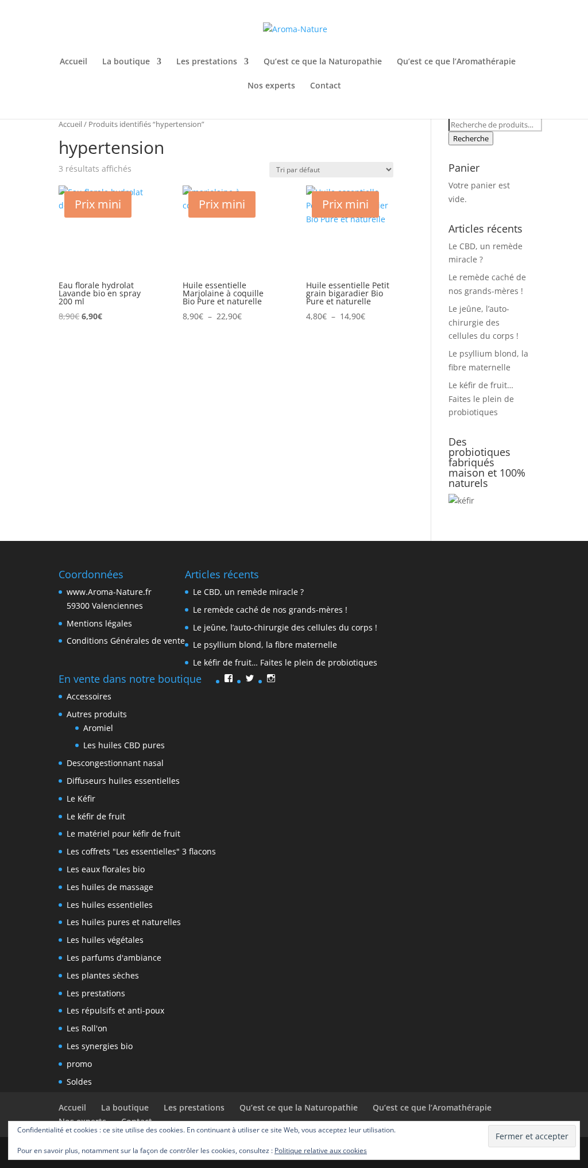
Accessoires (89, 696)
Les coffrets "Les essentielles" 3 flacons (141, 851)
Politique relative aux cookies (320, 1150)
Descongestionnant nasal (115, 762)
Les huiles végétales (105, 939)
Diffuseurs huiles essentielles (123, 780)
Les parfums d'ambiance (114, 957)
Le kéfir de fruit (96, 816)
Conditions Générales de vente (126, 640)
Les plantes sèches (103, 975)
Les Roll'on (87, 1028)
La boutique (126, 62)
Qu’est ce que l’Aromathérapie (456, 62)
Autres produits (97, 714)
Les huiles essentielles (110, 904)
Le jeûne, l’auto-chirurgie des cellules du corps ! (483, 322)
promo (79, 1063)
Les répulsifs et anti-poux (115, 1010)
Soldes (79, 1081)
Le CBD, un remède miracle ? (248, 591)
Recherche (471, 138)
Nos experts (271, 86)
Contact (325, 86)
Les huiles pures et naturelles (124, 921)
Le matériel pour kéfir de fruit (123, 833)
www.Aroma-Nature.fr (109, 591)
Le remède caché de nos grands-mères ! (270, 609)
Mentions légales (99, 623)
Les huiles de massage (110, 886)
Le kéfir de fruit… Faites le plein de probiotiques (481, 399)
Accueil (73, 62)
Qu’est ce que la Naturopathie (323, 62)
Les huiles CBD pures (124, 745)
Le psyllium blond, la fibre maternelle (265, 644)
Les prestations (206, 62)
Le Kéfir (81, 798)
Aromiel (98, 727)
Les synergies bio (100, 1046)
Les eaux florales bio (106, 869)
